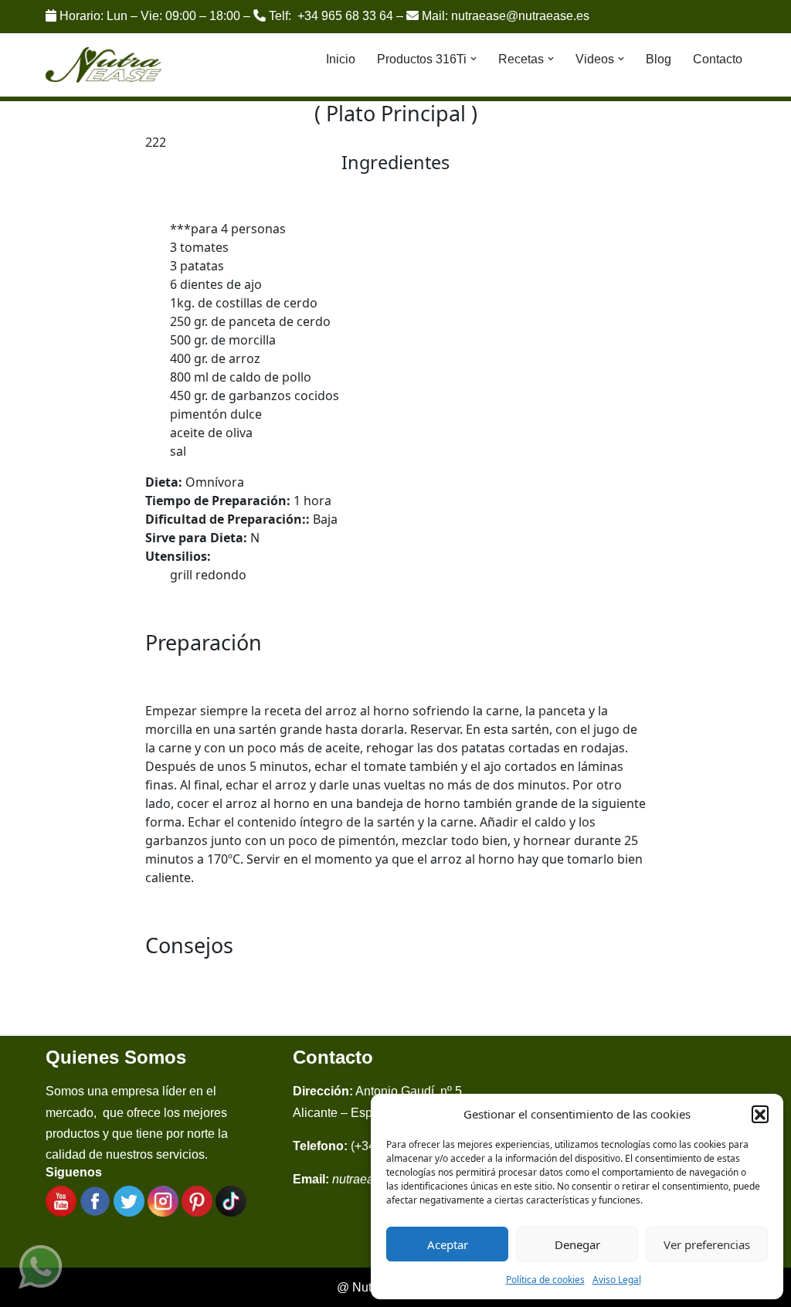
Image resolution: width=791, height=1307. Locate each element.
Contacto (717, 59)
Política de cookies (545, 1279)
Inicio (340, 59)
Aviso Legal (616, 1279)
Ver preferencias (707, 1244)
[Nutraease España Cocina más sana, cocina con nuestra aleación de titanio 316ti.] (104, 65)
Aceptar (447, 1244)
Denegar (577, 1244)
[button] (760, 1114)
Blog (658, 59)
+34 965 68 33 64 (345, 15)
